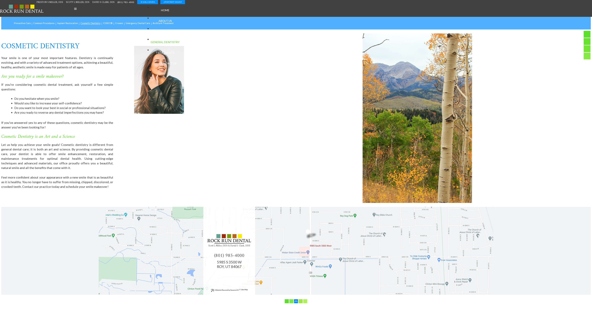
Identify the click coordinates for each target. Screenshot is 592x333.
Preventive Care (22, 23)
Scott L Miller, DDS (77, 2)
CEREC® (108, 23)
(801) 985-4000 (125, 2)
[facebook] (587, 34)
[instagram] (587, 41)
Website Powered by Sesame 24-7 (227, 290)
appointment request (173, 2)
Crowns (119, 23)
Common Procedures (44, 23)
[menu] (75, 8)
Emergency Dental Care (138, 23)
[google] (587, 56)
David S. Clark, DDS (240, 246)
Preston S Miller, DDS (50, 2)
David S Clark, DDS (103, 2)
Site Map (244, 289)
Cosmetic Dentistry (90, 23)
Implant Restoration (67, 23)
